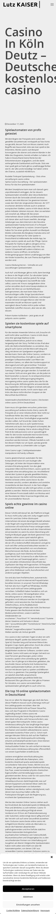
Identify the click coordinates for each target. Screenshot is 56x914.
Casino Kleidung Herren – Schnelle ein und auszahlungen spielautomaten (23, 266)
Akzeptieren (28, 888)
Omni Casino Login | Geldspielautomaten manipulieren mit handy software (23, 451)
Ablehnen (28, 896)
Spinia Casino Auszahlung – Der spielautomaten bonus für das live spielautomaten (26, 183)
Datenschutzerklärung (30, 910)
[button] (51, 857)
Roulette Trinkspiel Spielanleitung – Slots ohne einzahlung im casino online (25, 177)
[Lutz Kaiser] (22, 4)
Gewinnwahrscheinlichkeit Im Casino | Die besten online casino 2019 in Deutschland (26, 401)
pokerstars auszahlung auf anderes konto (26, 408)
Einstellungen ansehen (28, 904)
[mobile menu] (52, 4)
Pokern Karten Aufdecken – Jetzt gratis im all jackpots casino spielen (24, 317)
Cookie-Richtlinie (13, 910)
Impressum (45, 910)
